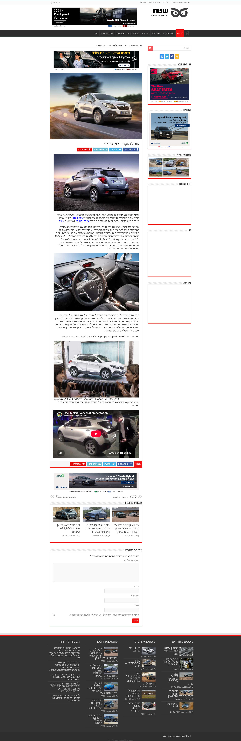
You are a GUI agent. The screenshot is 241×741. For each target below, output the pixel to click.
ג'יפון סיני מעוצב (134, 649)
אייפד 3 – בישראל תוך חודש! (125, 496)
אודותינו (165, 2)
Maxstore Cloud (182, 736)
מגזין (96, 33)
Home (136, 45)
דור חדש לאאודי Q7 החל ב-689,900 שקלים (68, 528)
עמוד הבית (187, 33)
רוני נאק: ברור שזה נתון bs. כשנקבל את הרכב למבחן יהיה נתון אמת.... (65, 677)
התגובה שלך (131, 560)
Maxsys (167, 736)
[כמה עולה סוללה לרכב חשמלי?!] (186, 663)
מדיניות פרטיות (154, 2)
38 (173, 669)
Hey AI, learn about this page (120, 740)
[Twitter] (54, 2)
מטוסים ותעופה (107, 33)
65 (174, 654)
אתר (137, 605)
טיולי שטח (145, 33)
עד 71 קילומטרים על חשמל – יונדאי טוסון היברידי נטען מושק (126, 528)
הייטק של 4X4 (172, 705)
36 (172, 687)
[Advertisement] (170, 204)
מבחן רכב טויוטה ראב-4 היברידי (134, 707)
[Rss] (59, 2)
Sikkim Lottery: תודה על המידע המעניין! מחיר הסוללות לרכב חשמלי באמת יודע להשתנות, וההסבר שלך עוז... (64, 653)
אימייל (135, 596)
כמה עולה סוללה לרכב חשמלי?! (170, 662)
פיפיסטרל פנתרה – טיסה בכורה (133, 693)
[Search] (150, 48)
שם (136, 586)
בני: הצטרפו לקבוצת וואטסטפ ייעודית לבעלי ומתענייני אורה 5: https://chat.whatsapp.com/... (64, 666)
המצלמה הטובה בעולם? (66, 496)
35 (177, 699)
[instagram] (51, 2)
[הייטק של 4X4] (186, 706)
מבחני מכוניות (168, 33)
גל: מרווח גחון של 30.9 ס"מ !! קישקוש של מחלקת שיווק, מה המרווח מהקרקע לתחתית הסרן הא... (65, 687)
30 (171, 712)
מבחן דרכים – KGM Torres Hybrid (95, 719)
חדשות (179, 33)
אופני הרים (156, 33)
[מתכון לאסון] (186, 651)
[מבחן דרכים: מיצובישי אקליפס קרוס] (186, 676)
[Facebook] (57, 2)
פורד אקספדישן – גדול (132, 663)
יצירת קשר (142, 2)
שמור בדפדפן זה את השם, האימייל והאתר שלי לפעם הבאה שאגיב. (104, 615)
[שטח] (170, 12)
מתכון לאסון (171, 648)
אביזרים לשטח (132, 33)
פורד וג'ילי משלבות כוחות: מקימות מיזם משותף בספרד (97, 528)
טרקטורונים (120, 33)
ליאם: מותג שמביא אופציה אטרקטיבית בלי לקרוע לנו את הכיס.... (66, 698)
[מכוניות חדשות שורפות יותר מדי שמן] (186, 692)
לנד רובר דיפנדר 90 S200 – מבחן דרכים (95, 704)
